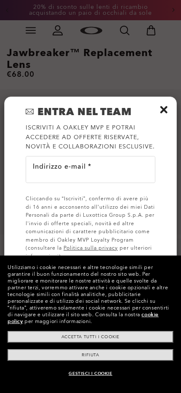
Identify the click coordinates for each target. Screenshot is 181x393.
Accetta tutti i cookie (90, 337)
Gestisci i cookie (90, 374)
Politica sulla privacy (91, 248)
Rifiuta (90, 355)
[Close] (164, 109)
